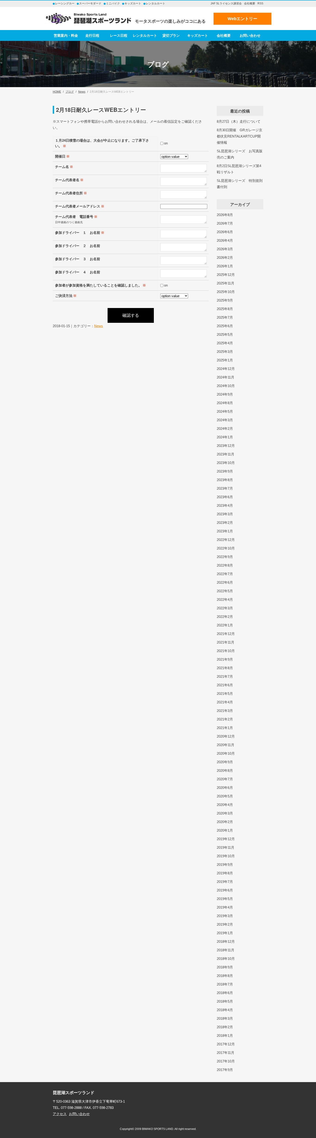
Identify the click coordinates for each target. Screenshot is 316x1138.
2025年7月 (225, 317)
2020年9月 (225, 762)
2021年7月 (225, 676)
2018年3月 (225, 1018)
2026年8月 (225, 215)
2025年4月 (225, 343)
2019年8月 (225, 873)
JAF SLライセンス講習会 (226, 3)
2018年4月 (225, 1010)
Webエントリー (242, 18)
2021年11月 (225, 642)
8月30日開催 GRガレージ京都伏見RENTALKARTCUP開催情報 (239, 136)
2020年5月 (225, 796)
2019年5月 (225, 899)
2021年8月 (225, 668)
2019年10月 (226, 856)
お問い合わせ (250, 35)
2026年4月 (225, 240)
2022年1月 (225, 625)
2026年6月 (225, 232)
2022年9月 (225, 557)
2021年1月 (225, 728)
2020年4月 (225, 805)
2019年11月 (225, 847)
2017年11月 (225, 1053)
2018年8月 (225, 976)
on (166, 143)
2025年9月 (225, 300)
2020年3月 (225, 813)
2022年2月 (225, 617)
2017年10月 (226, 1061)
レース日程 (118, 35)
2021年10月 (226, 651)
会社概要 (249, 3)
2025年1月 (225, 360)
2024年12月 (226, 369)
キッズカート (197, 35)
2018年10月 (226, 959)
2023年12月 (226, 446)
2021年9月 (225, 659)
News (98, 326)
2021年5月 (225, 694)
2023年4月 (225, 505)
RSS (260, 3)
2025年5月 (225, 334)
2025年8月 (225, 309)
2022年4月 (225, 599)
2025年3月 (225, 352)
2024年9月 (225, 394)
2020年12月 (226, 736)
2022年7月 (225, 574)
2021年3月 (225, 711)
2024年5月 (225, 411)
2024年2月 (225, 428)
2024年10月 (226, 386)
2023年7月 (225, 488)
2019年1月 (225, 933)
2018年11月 (225, 950)
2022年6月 (225, 582)
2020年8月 (225, 770)
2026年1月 (225, 266)
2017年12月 (226, 1044)
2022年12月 (226, 540)
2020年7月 (225, 779)
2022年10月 (226, 548)
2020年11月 (225, 745)
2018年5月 (225, 1001)
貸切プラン (171, 35)
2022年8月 (225, 565)
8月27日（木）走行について (238, 121)
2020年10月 (226, 753)
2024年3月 (225, 420)
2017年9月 (225, 1070)
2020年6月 (225, 788)
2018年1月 (225, 1035)
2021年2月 (225, 719)
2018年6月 (225, 993)
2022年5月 (225, 591)
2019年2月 (225, 924)
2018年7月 (225, 984)
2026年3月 (225, 249)
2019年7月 (225, 882)
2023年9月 (225, 471)
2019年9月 (225, 864)
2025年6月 (225, 326)
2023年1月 (225, 531)
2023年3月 (225, 514)
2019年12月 (226, 839)
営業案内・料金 (66, 35)
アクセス (60, 1114)
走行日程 (92, 35)
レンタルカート (145, 35)
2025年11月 (225, 283)
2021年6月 (225, 685)
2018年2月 (225, 1027)
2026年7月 (225, 223)
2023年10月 (226, 463)
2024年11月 (225, 377)
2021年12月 (226, 634)
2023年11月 (225, 454)
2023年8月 (225, 480)
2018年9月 (225, 967)
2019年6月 (225, 890)
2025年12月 (226, 275)
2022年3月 (225, 608)
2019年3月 (225, 916)
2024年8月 (225, 403)
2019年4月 (225, 907)
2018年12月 (226, 941)
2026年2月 (225, 257)
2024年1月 (225, 437)
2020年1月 (225, 830)
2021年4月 (225, 702)
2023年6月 (225, 497)
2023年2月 (225, 523)
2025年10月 (226, 292)
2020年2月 (225, 822)
